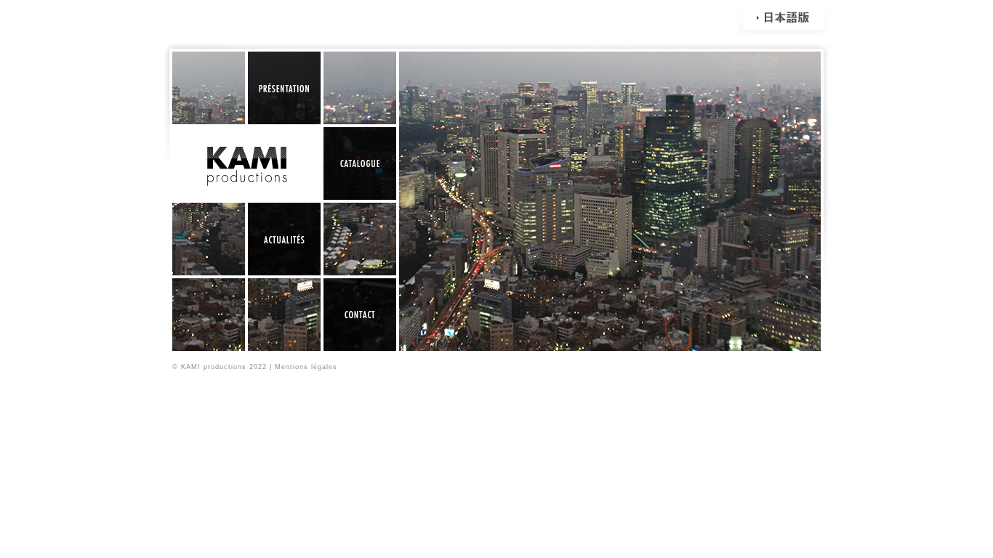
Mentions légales (306, 367)
